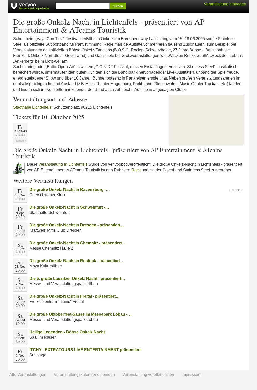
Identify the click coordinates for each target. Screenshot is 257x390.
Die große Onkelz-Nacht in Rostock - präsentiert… (76, 261)
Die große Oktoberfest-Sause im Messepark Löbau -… (80, 314)
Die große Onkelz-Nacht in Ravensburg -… (69, 189)
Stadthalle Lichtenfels (32, 107)
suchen (118, 6)
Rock (136, 170)
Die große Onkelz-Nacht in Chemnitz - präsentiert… (77, 243)
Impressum (191, 374)
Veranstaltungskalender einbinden (84, 374)
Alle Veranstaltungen (27, 374)
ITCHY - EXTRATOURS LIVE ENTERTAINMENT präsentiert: (85, 350)
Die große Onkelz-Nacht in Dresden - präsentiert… (76, 225)
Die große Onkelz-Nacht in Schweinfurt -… (69, 207)
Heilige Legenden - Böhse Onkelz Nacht (67, 332)
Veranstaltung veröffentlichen (148, 374)
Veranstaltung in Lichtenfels (63, 164)
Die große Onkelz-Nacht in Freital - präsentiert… (74, 296)
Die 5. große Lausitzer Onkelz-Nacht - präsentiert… (77, 278)
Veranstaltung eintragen (225, 4)
